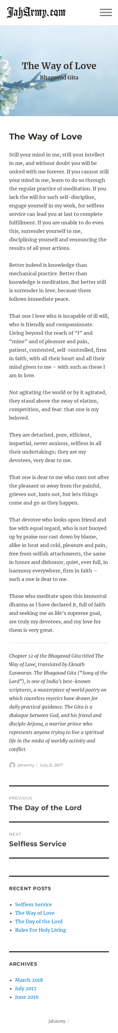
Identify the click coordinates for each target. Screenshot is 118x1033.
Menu (106, 12)
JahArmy (56, 1021)
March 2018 (29, 980)
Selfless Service (33, 904)
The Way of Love (35, 913)
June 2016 (27, 997)
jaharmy (26, 765)
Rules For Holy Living (40, 930)
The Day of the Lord (39, 921)
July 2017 (25, 988)
